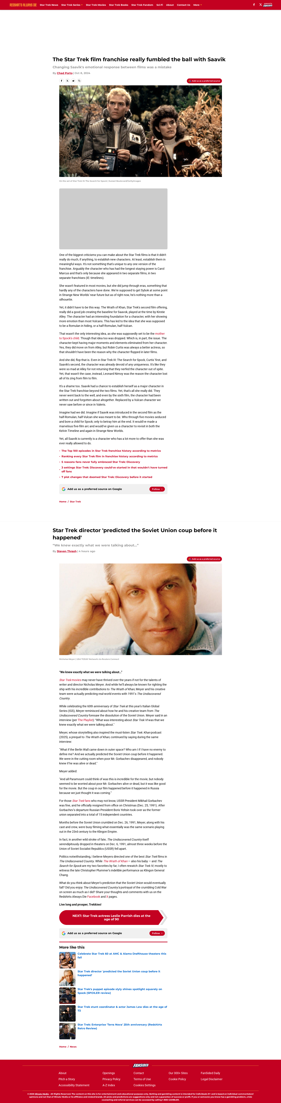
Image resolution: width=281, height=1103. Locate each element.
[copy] (79, 80)
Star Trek (75, 501)
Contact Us (183, 4)
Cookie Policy (177, 1079)
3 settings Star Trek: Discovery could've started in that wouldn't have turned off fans (114, 469)
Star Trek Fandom (142, 4)
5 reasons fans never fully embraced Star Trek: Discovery (101, 462)
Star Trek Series (70, 4)
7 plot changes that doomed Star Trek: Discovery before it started (107, 477)
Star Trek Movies (96, 4)
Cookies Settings (145, 1085)
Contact (139, 1073)
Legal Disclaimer (211, 1079)
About (170, 4)
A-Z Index (109, 1085)
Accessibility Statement (74, 1085)
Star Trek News (49, 4)
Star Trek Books (118, 4)
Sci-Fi (159, 4)
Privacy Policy (111, 1079)
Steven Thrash (67, 551)
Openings (109, 1073)
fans (81, 800)
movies (70, 680)
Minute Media (42, 1094)
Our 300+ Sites (178, 1073)
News (73, 1046)
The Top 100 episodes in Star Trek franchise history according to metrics (111, 450)
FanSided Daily (210, 1073)
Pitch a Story (67, 1079)
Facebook (93, 896)
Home (62, 501)
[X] (260, 4)
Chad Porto (65, 73)
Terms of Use (142, 1079)
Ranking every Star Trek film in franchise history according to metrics (110, 456)
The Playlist (85, 720)
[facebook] (254, 4)
